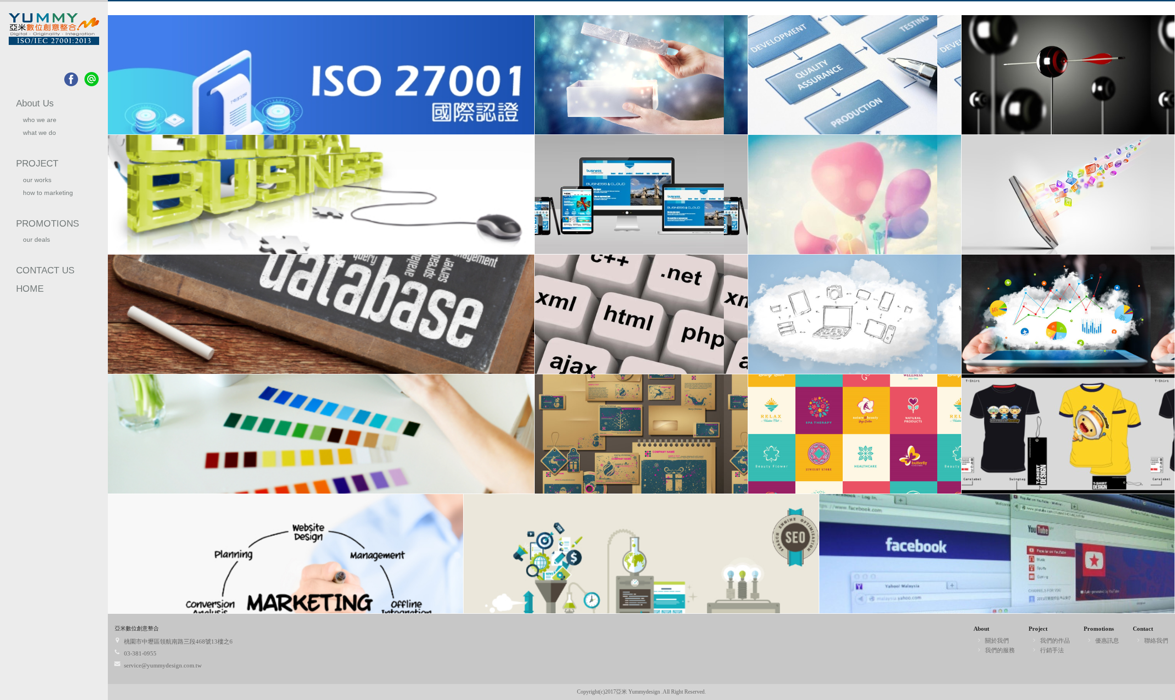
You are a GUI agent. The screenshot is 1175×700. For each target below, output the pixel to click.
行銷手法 (1052, 650)
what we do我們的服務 (39, 136)
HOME (30, 288)
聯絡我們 (1156, 640)
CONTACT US (45, 270)
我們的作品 (1055, 640)
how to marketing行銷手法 (48, 196)
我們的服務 (1000, 650)
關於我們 (997, 640)
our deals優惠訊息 (36, 243)
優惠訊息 (1107, 640)
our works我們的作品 (39, 183)
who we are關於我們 (39, 123)
